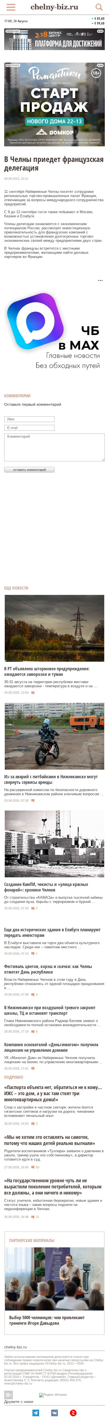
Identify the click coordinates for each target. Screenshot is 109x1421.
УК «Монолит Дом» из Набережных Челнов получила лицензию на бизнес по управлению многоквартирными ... (53, 1060)
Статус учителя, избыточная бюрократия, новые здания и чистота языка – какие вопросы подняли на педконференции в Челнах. (53, 1204)
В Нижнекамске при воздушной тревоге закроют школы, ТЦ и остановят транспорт (50, 1010)
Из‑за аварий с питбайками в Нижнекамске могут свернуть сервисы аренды (51, 779)
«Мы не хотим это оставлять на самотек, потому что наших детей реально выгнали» (49, 1140)
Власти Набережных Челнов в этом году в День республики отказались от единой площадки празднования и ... (54, 983)
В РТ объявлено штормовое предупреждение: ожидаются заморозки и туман (46, 671)
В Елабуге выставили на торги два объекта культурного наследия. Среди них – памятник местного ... (51, 945)
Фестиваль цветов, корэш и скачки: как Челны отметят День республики (48, 969)
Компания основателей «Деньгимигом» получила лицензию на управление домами (51, 1047)
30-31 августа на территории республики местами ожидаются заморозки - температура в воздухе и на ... (50, 684)
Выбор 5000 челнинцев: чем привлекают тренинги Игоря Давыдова (47, 1320)
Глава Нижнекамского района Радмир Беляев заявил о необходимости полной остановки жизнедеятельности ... (52, 1023)
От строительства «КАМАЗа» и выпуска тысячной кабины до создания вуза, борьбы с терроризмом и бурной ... (53, 899)
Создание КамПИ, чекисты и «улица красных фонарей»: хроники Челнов (46, 887)
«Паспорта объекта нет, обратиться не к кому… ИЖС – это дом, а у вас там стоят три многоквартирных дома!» (53, 1093)
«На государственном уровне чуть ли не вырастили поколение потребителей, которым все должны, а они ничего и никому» (52, 1186)
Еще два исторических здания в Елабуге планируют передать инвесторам (52, 932)
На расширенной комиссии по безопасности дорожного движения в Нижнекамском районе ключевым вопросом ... (53, 792)
